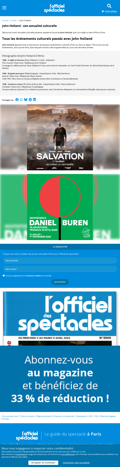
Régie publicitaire (44, 416)
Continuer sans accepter (76, 462)
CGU (97, 416)
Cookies (5, 419)
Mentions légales (108, 416)
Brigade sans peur (16, 73)
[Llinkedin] (34, 100)
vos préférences (68, 454)
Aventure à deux (15, 84)
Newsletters (82, 416)
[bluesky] (26, 100)
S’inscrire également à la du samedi (28, 275)
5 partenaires (21, 454)
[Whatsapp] (21, 100)
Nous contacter (28, 416)
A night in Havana (16, 60)
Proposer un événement (64, 416)
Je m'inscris (60, 282)
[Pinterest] (30, 100)
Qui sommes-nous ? (10, 416)
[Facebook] (17, 100)
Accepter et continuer (43, 462)
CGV (91, 416)
